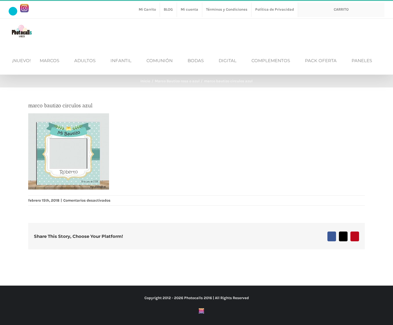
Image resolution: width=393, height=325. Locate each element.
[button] (382, 60)
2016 (208, 298)
